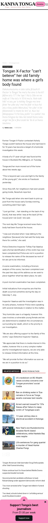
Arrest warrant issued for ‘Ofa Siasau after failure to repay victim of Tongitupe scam (30, 407)
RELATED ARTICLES (11, 371)
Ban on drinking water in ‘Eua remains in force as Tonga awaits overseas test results (29, 395)
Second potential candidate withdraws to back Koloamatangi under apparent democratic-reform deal (23, 479)
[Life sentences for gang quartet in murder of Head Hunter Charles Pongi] (8, 445)
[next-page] (7, 454)
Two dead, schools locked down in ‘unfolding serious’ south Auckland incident (22, 494)
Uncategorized (14, 63)
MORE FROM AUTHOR (30, 371)
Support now (24, 518)
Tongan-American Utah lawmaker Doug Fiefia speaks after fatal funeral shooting (23, 464)
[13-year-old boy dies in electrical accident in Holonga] (8, 419)
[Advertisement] (24, 35)
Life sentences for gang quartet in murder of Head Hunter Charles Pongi (30, 445)
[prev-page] (4, 454)
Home (4, 63)
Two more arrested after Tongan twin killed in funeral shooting (23, 487)
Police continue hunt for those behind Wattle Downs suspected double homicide (22, 471)
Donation (40, 4)
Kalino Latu (8, 128)
